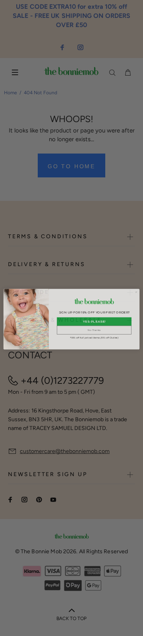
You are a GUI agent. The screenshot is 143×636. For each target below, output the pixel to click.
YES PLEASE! (94, 321)
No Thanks (94, 329)
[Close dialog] (136, 291)
